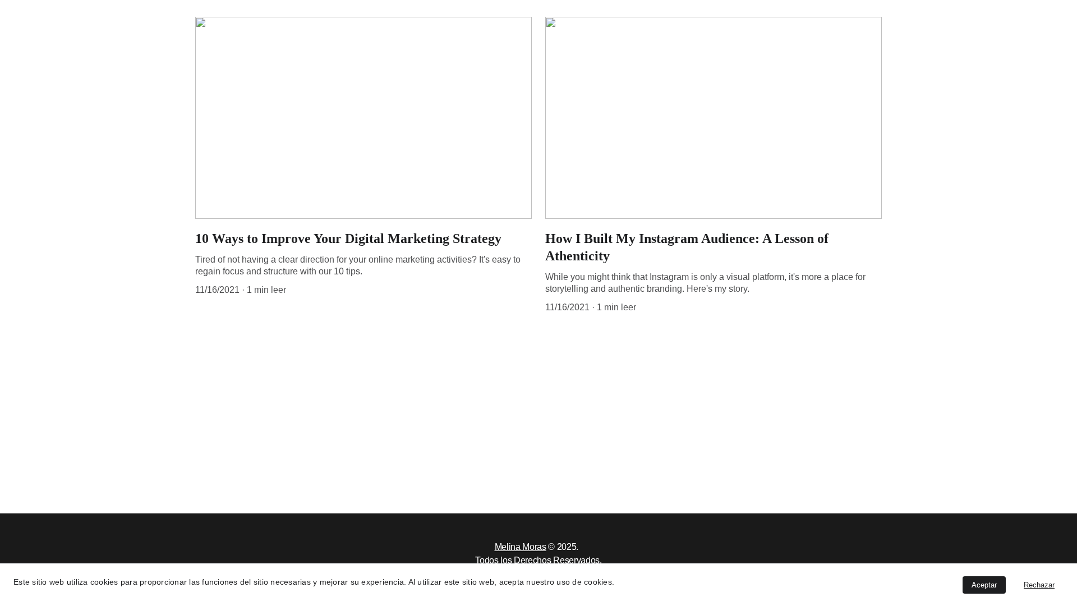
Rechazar (1039, 585)
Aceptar (984, 585)
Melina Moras (520, 547)
